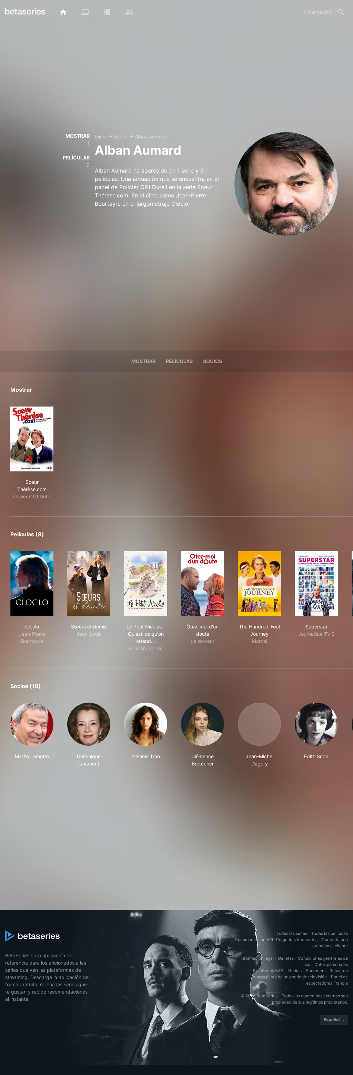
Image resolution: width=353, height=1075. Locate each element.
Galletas (286, 958)
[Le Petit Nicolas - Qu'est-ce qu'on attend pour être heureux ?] (145, 583)
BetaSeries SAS (268, 970)
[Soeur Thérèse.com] (31, 439)
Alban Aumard (151, 136)
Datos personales (331, 964)
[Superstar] (316, 583)
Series (121, 136)
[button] (31, 735)
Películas (179, 361)
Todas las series (291, 933)
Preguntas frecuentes (296, 939)
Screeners (315, 970)
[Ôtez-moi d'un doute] (202, 583)
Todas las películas (329, 933)
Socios (212, 361)
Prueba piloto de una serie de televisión (289, 976)
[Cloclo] (31, 583)
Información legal (257, 958)
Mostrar (143, 361)
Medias (295, 970)
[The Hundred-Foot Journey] (259, 583)
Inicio (101, 136)
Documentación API (254, 939)
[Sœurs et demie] (88, 583)
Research (339, 970)
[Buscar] (341, 12)
